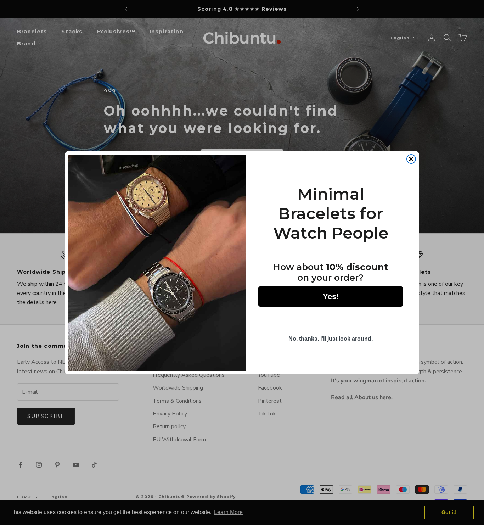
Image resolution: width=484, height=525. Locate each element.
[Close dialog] (411, 159)
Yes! (331, 296)
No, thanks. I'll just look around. (330, 339)
